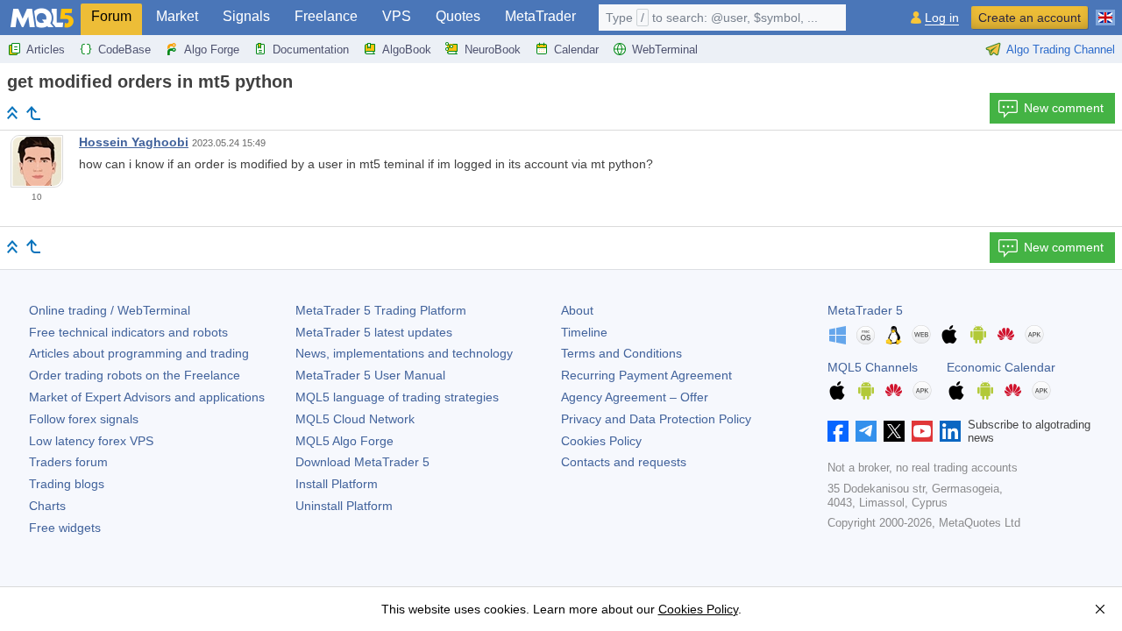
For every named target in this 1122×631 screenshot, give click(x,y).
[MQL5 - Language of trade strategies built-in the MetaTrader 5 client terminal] (42, 18)
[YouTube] (922, 431)
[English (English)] (1105, 10)
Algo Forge (211, 49)
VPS (396, 16)
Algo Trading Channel (1060, 49)
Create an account (1029, 18)
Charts (47, 506)
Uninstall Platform (344, 506)
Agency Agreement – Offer (634, 397)
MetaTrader (540, 16)
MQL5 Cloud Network (355, 419)
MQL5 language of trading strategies (397, 397)
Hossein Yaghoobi (133, 142)
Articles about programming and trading (139, 353)
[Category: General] (33, 113)
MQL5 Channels (872, 367)
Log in (942, 18)
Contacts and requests (623, 462)
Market (177, 16)
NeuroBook (493, 49)
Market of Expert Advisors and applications (147, 397)
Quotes (458, 16)
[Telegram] (866, 431)
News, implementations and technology (404, 353)
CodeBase (124, 49)
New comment (1064, 108)
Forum (111, 16)
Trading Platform (380, 310)
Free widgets (65, 528)
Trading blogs (66, 484)
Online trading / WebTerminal (109, 310)
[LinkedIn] (950, 431)
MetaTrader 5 (865, 310)
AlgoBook (406, 49)
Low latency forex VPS (91, 441)
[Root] (12, 112)
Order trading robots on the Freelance (134, 375)
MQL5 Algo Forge (344, 441)
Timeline (584, 332)
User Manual (370, 375)
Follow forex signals (83, 419)
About (577, 310)
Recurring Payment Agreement (646, 375)
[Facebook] (838, 431)
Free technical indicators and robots (128, 332)
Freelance (326, 16)
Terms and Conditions (621, 353)
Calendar (576, 49)
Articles (45, 49)
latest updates (373, 332)
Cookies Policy (601, 441)
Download (362, 462)
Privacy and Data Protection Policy (656, 419)
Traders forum (68, 462)
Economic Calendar (1001, 367)
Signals (246, 16)
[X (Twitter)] (894, 431)
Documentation (311, 49)
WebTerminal (665, 49)
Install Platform (336, 484)
